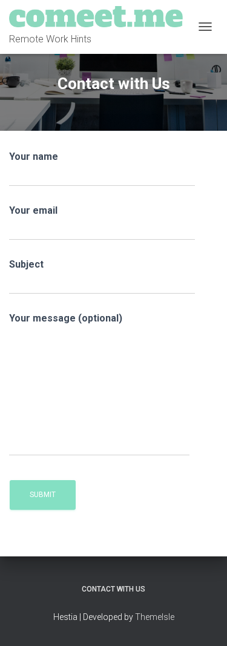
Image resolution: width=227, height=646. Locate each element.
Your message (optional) (65, 318)
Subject (26, 264)
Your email (33, 210)
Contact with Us (113, 589)
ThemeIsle (154, 617)
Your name (33, 156)
